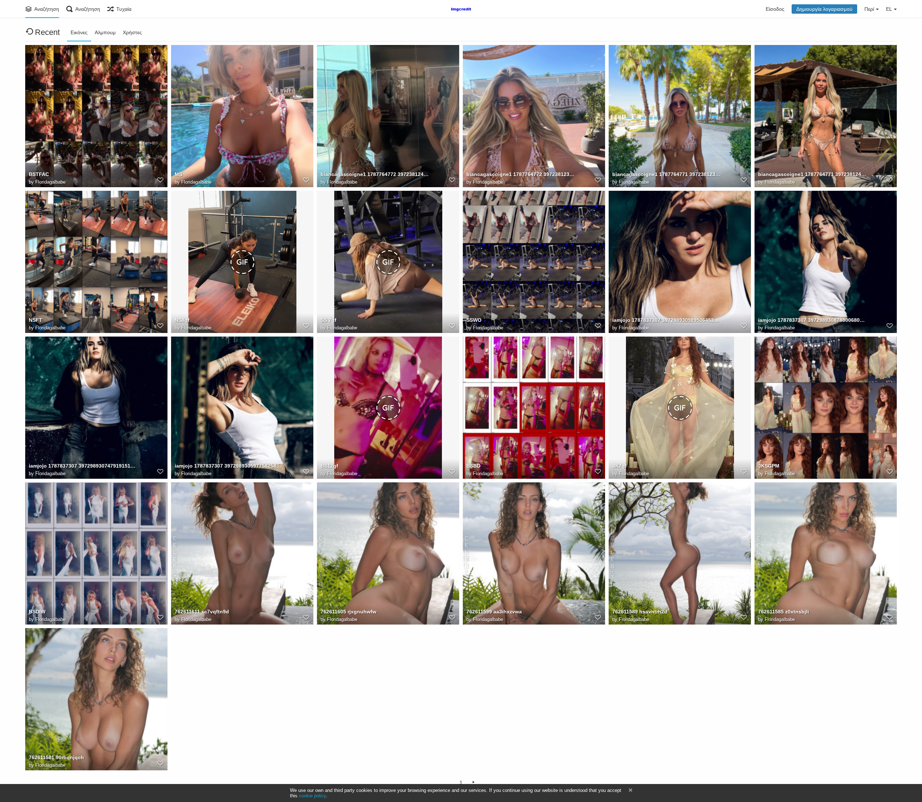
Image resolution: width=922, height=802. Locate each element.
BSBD (473, 466)
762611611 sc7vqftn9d (202, 611)
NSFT (35, 320)
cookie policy (312, 795)
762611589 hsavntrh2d (639, 611)
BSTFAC (39, 174)
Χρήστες (132, 32)
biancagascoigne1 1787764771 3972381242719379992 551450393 (812, 174)
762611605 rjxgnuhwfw (348, 611)
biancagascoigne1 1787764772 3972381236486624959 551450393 (520, 174)
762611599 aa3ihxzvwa (494, 611)
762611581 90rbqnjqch (56, 757)
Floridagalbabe (50, 182)
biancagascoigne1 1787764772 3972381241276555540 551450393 (375, 174)
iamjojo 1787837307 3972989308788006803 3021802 (812, 320)
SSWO (474, 320)
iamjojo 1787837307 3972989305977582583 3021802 (229, 466)
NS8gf (182, 320)
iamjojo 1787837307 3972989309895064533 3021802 (666, 320)
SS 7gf (328, 320)
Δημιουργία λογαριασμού (824, 9)
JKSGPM (768, 466)
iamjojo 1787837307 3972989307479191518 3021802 (83, 466)
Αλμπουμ (105, 32)
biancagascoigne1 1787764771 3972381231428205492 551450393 (666, 174)
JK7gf (619, 466)
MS (178, 174)
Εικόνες (79, 32)
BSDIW (37, 611)
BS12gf (329, 466)
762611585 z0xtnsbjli (783, 611)
